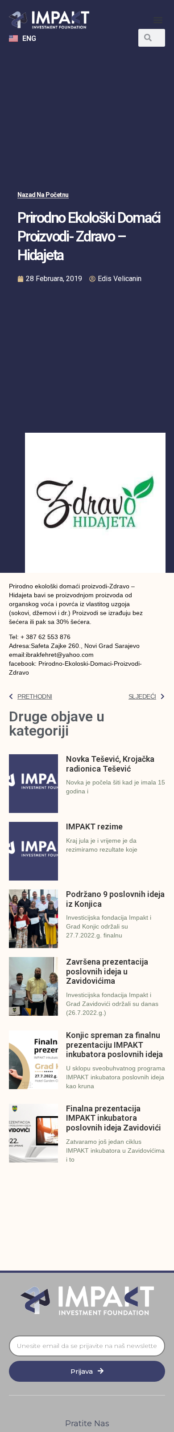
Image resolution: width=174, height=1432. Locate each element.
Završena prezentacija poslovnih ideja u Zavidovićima (107, 971)
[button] (157, 20)
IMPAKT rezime (94, 826)
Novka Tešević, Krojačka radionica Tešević (110, 763)
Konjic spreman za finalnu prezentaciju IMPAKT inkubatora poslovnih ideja (114, 1044)
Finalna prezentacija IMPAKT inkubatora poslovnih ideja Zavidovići (113, 1118)
